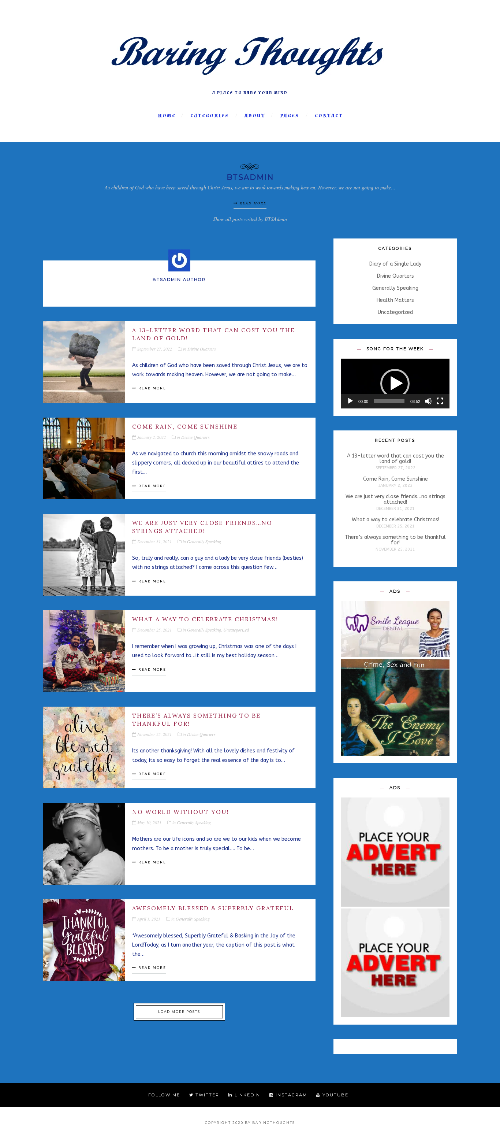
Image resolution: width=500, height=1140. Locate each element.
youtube (334, 1095)
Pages (289, 115)
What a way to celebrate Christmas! (205, 619)
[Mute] (428, 401)
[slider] (389, 401)
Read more (252, 203)
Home (167, 115)
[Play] (350, 401)
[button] (395, 383)
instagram (290, 1095)
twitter (206, 1095)
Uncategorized (236, 630)
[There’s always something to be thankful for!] (84, 747)
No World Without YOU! (180, 811)
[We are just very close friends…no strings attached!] (84, 555)
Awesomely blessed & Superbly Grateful (213, 908)
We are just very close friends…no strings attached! (202, 526)
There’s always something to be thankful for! (196, 719)
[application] (395, 383)
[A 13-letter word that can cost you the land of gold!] (84, 362)
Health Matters (395, 300)
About (255, 115)
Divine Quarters (201, 349)
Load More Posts (179, 1012)
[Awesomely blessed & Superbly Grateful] (84, 940)
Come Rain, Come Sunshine (185, 426)
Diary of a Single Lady (395, 264)
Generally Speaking (204, 541)
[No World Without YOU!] (84, 844)
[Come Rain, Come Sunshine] (84, 458)
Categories (209, 115)
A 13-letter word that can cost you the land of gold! (213, 334)
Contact (329, 115)
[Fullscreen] (440, 401)
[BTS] (250, 83)
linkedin (246, 1095)
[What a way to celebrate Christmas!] (84, 651)
